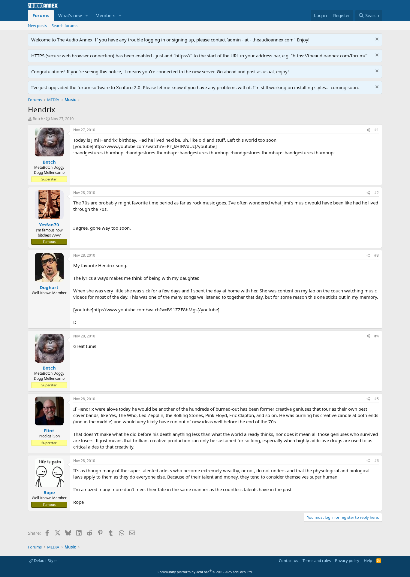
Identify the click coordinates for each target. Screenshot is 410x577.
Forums (40, 15)
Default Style (44, 560)
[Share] (368, 130)
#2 (376, 192)
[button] (87, 15)
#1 (376, 129)
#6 (376, 460)
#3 (376, 255)
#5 (376, 398)
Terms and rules (317, 560)
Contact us (288, 560)
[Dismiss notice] (376, 40)
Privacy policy (347, 560)
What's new (70, 15)
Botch (38, 118)
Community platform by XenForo (205, 571)
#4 (376, 336)
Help (368, 560)
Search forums (64, 25)
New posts (37, 25)
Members (105, 15)
